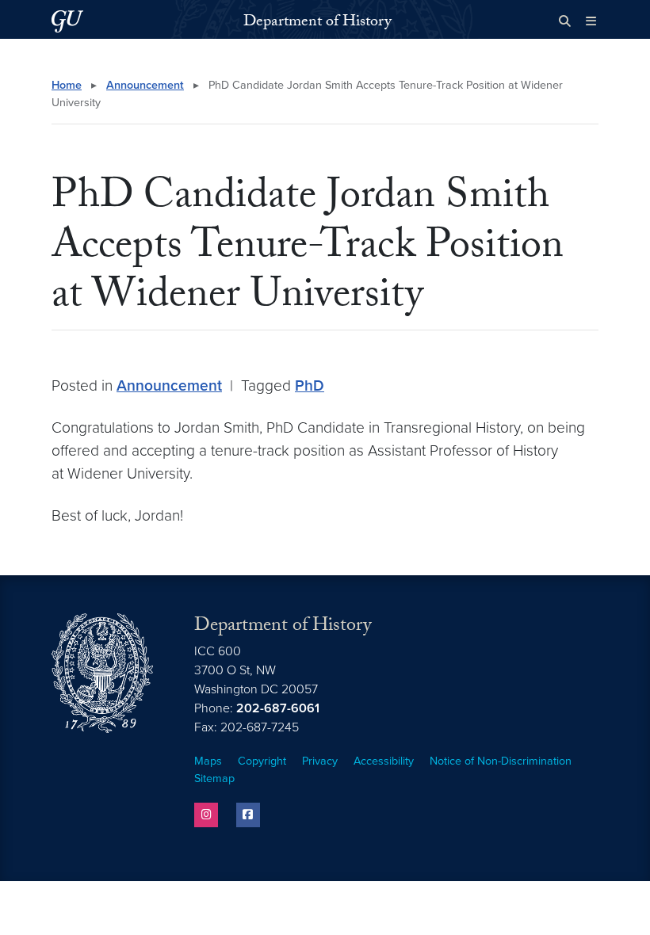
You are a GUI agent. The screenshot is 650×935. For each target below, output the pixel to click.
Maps (208, 761)
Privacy (320, 761)
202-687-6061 (277, 708)
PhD (309, 385)
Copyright (262, 761)
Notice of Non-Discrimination (501, 761)
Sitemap (214, 778)
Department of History (317, 22)
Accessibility (384, 761)
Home (67, 85)
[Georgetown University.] (67, 21)
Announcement (145, 85)
